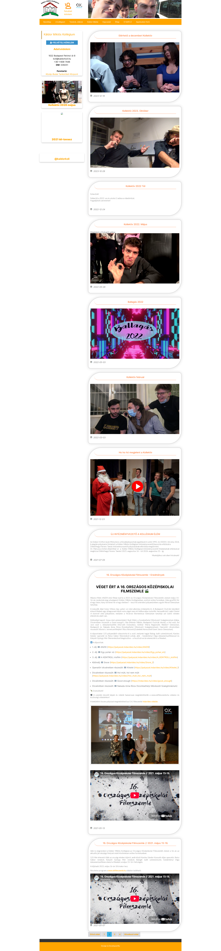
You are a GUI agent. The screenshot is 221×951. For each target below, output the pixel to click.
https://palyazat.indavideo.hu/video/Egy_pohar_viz (140, 652)
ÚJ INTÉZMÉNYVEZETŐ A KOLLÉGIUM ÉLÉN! (135, 534)
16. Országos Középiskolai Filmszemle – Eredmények (135, 575)
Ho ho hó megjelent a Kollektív (135, 452)
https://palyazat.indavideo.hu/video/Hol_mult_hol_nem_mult (122, 675)
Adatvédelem (62, 49)
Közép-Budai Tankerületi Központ (62, 74)
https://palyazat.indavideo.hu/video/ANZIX (128, 647)
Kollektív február (135, 377)
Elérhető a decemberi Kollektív (135, 35)
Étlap (117, 22)
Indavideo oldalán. (150, 701)
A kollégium (60, 22)
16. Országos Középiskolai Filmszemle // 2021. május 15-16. (135, 843)
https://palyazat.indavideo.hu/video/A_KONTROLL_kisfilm (149, 657)
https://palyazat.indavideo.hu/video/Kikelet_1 (156, 667)
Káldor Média (92, 22)
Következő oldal (131, 934)
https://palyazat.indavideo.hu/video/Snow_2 (132, 662)
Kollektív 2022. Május (135, 224)
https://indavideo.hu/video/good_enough (151, 681)
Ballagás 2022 (135, 302)
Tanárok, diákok (76, 22)
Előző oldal (95, 934)
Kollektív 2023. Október (135, 110)
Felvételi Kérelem (63, 42)
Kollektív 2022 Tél (135, 186)
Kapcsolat (107, 22)
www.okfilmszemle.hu (117, 870)
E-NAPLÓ (128, 22)
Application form (143, 22)
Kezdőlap (47, 22)
